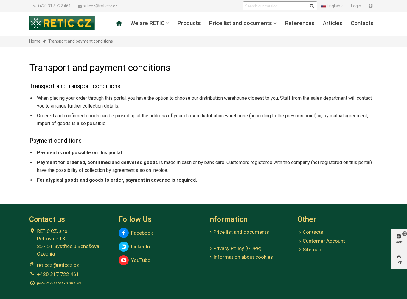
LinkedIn (139, 247)
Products (189, 23)
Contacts (362, 23)
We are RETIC (147, 23)
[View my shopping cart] (371, 6)
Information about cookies (243, 257)
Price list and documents (240, 23)
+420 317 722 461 (58, 274)
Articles (332, 23)
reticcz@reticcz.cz (58, 265)
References (300, 23)
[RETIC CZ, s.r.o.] (62, 23)
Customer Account (324, 241)
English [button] (333, 6)
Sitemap (312, 250)
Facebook (141, 233)
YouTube (139, 260)
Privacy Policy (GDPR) (237, 248)
